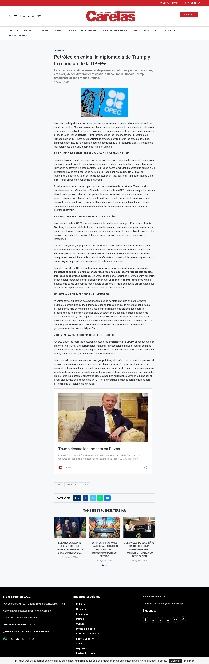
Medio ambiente (89, 31)
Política (13, 31)
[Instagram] (189, 3)
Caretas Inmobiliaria (115, 31)
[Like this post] (78, 498)
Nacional (28, 31)
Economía (44, 31)
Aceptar (175, 660)
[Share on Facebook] (85, 498)
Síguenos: (149, 610)
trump (84, 485)
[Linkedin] (192, 3)
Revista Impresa (18, 35)
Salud (157, 31)
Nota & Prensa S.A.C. (17, 596)
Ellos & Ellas (139, 31)
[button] (58, 541)
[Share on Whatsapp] (100, 498)
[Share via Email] (107, 498)
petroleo (71, 485)
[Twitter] (185, 3)
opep (58, 485)
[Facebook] (182, 3)
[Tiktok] (199, 3)
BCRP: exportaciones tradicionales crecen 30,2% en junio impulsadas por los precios (104, 549)
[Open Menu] (15, 16)
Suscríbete (189, 14)
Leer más (189, 661)
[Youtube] (195, 3)
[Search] (10, 16)
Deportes (170, 31)
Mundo (58, 31)
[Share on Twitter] (93, 498)
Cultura (71, 31)
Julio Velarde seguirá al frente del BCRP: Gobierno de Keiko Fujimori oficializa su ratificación (139, 549)
